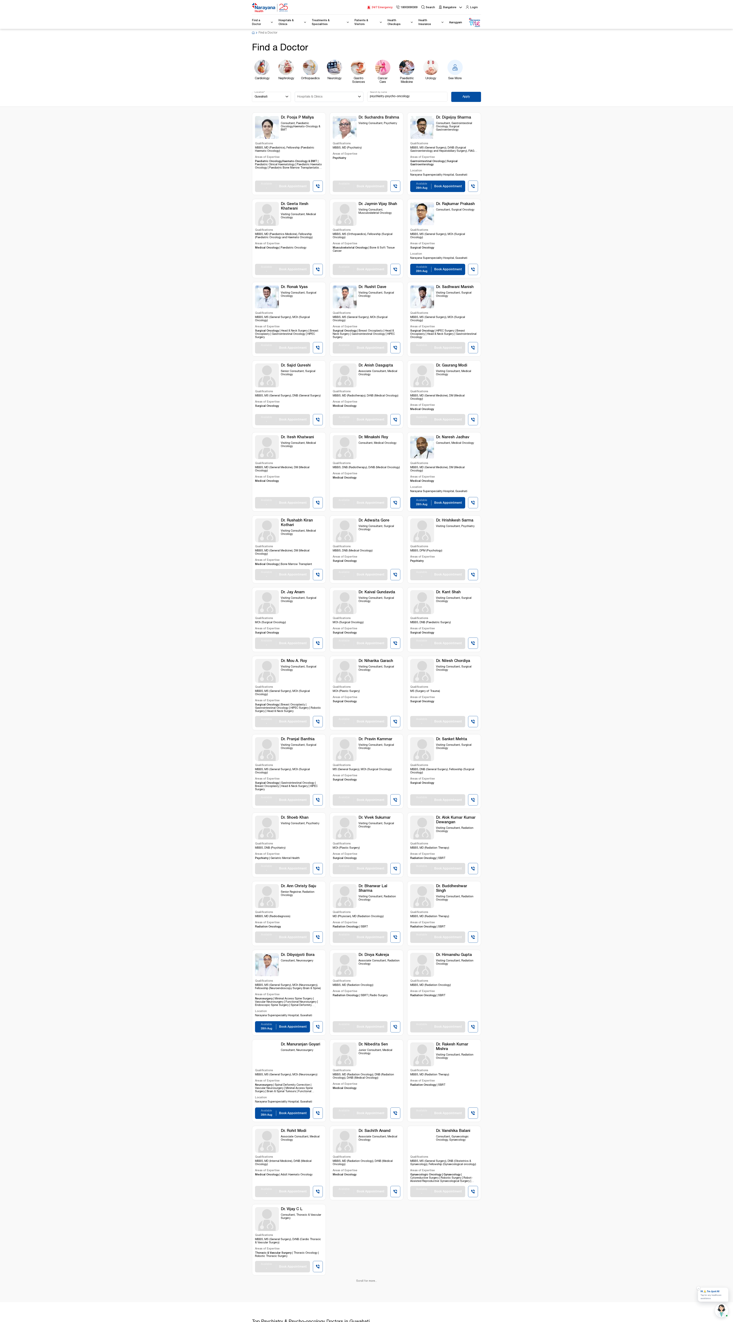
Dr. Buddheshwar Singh (451, 889)
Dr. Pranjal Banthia (298, 739)
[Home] (270, 7)
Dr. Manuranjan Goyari (300, 1045)
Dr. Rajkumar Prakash (455, 204)
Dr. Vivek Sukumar (374, 818)
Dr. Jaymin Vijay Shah (377, 204)
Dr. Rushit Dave (372, 287)
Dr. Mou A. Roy (294, 661)
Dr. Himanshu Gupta (454, 955)
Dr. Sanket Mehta (451, 739)
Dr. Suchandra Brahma (378, 118)
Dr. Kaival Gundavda (376, 592)
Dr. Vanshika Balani (453, 1131)
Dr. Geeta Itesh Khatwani (294, 206)
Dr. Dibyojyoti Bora (298, 955)
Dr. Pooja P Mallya (297, 118)
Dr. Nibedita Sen (373, 1045)
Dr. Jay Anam (293, 592)
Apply (466, 96)
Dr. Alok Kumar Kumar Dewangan (455, 820)
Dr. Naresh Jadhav (452, 437)
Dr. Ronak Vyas (294, 287)
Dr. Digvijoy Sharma (453, 118)
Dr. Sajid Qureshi (296, 366)
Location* (260, 92)
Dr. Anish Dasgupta (375, 366)
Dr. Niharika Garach (375, 661)
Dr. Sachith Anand (374, 1131)
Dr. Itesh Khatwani (297, 437)
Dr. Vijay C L (292, 1209)
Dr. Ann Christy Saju (298, 886)
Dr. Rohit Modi (293, 1131)
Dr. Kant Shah (448, 592)
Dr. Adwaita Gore (373, 521)
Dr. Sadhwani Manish (455, 287)
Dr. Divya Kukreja (373, 955)
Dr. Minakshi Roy (373, 437)
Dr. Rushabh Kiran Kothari (297, 523)
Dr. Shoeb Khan (294, 818)
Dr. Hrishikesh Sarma (454, 521)
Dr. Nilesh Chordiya (453, 661)
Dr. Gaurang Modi (451, 366)
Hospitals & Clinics (310, 96)
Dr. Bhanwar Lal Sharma (372, 889)
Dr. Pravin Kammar (375, 739)
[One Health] (474, 22)
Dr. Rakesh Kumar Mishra (452, 1047)
